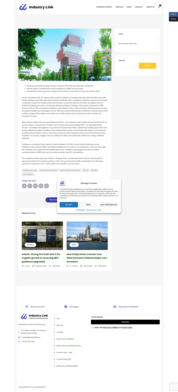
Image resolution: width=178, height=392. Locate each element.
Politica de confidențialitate (67, 366)
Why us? (60, 325)
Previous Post (55, 200)
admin (27, 266)
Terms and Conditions (65, 339)
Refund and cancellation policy (69, 346)
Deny (88, 204)
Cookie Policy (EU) (64, 359)
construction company (48, 170)
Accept (68, 204)
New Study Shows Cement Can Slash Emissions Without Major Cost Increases (87, 258)
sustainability (28, 174)
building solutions (29, 170)
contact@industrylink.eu (31, 337)
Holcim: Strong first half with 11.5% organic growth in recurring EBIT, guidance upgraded (41, 258)
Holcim (85, 170)
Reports (30, 245)
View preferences (108, 204)
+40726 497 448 (28, 341)
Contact (139, 7)
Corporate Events (104, 7)
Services (119, 7)
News (129, 7)
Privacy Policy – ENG (94, 210)
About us (151, 7)
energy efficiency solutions (70, 170)
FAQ (58, 318)
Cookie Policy (80, 210)
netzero (94, 170)
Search (122, 60)
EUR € (172, 19)
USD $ (172, 14)
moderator (74, 266)
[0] (159, 7)
